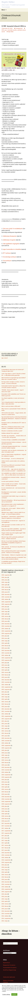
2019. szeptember (6, 774)
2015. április (5, 901)
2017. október (5, 828)
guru (6, 30)
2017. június (5, 838)
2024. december (6, 623)
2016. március (5, 874)
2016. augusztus (6, 862)
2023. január (5, 677)
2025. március (5, 616)
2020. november (6, 740)
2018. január (5, 821)
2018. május (5, 811)
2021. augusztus (6, 718)
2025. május (5, 611)
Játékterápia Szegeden (9, 240)
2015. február (5, 906)
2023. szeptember (6, 657)
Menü (3, 10)
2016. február (5, 877)
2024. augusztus (6, 633)
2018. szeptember (6, 801)
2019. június (5, 782)
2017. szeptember (6, 830)
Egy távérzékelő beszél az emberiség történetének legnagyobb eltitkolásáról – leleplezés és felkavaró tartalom (14, 418)
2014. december (6, 911)
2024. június (5, 638)
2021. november (6, 711)
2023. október (5, 655)
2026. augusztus (6, 575)
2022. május (5, 696)
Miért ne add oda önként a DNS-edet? (11, 406)
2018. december (6, 796)
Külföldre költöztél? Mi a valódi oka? (10, 433)
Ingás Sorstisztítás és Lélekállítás (12, 249)
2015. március (5, 903)
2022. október (5, 684)
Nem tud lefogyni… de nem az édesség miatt (13, 458)
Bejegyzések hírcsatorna (9, 965)
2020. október (5, 743)
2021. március (5, 730)
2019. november (6, 769)
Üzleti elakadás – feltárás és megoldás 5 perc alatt (14, 555)
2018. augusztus (6, 804)
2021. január (5, 735)
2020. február (5, 762)
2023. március (5, 672)
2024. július (4, 635)
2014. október (5, 916)
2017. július (4, 835)
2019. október (5, 772)
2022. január (5, 706)
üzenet (3, 31)
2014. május (5, 920)
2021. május (5, 726)
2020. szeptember (6, 745)
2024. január (5, 648)
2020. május (5, 755)
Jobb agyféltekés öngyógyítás (11, 243)
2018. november (6, 799)
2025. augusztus (6, 604)
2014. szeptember (6, 918)
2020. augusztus (6, 748)
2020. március (5, 760)
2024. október (5, 628)
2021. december (6, 709)
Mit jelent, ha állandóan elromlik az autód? (12, 430)
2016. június (5, 867)
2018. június (5, 808)
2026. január (5, 592)
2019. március (5, 789)
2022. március (5, 701)
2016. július (4, 864)
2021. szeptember (6, 716)
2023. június (5, 665)
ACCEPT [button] (14, 994)
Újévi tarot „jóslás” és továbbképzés (12, 228)
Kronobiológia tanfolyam (9, 257)
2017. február (5, 847)
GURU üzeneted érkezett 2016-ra (14, 26)
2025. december (6, 594)
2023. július (4, 662)
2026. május (5, 582)
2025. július (4, 606)
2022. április (5, 699)
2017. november (6, 825)
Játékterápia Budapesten (10, 236)
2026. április (5, 584)
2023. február (5, 674)
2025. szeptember (6, 601)
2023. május (5, 667)
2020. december (6, 738)
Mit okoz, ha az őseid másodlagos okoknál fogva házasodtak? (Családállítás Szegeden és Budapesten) (13, 542)
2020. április (5, 757)
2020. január (5, 765)
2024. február (5, 645)
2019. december (6, 767)
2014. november (6, 913)
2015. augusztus (6, 891)
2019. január (5, 794)
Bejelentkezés (6, 962)
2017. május (5, 840)
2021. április (5, 728)
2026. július (4, 577)
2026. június (5, 579)
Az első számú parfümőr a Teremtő (10, 481)
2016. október (5, 857)
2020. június (5, 752)
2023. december (6, 650)
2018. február (5, 818)
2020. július (4, 750)
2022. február (5, 704)
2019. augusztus (6, 777)
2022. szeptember (6, 687)
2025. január (5, 621)
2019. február (5, 791)
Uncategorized (18, 28)
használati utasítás (12, 30)
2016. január (5, 879)
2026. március (5, 587)
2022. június (5, 694)
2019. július (4, 779)
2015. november (6, 884)
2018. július (4, 806)
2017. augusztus (6, 833)
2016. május (5, 869)
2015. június (5, 896)
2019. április (5, 787)
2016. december (6, 852)
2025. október (5, 599)
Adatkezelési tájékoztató (9, 977)
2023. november (6, 653)
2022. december (6, 679)
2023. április (5, 670)
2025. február (5, 618)
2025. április (5, 614)
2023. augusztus (6, 660)
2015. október (5, 886)
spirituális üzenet (21, 30)
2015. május (5, 899)
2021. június (5, 723)
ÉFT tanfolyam (7, 253)
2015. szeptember (6, 889)
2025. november (6, 597)
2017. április (5, 843)
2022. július (4, 692)
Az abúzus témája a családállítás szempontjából (13, 439)
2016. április (5, 872)
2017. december (6, 823)
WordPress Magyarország (9, 970)
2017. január (5, 850)
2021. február (5, 733)
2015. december (6, 882)
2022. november (6, 682)
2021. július (4, 721)
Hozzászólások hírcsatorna (9, 967)
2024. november (6, 626)
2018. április (5, 813)
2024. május (5, 640)
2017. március (5, 845)
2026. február (5, 589)
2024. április (5, 643)
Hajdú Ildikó (10, 31)
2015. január (5, 908)
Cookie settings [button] (6, 994)
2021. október (5, 713)
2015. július (4, 894)
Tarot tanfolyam (7, 260)
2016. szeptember (6, 860)
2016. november (6, 855)
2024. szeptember (6, 631)
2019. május (5, 784)
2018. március (5, 816)
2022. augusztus (6, 689)
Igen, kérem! (5, 358)
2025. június (5, 609)
